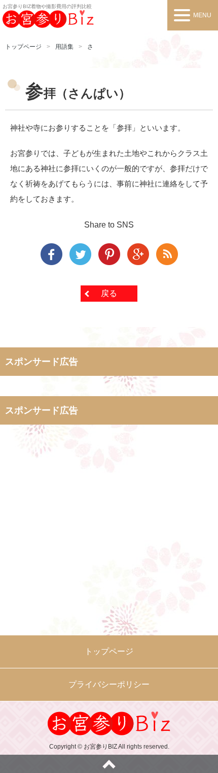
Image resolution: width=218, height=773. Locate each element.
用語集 (64, 46)
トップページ (23, 46)
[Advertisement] (109, 538)
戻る (109, 293)
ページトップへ (109, 764)
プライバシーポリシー (109, 684)
